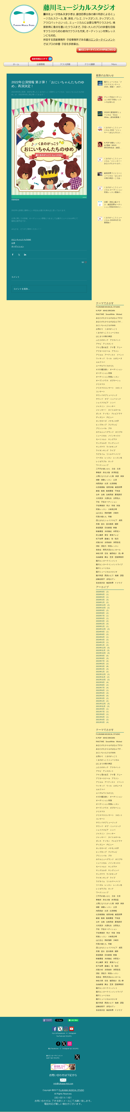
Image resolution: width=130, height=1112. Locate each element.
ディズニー (100, 417)
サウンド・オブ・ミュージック (108, 399)
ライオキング (111, 447)
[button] (40, 64)
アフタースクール (103, 351)
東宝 (106, 535)
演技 (98, 546)
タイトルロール (114, 410)
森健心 (107, 539)
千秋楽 (117, 491)
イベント (120, 355)
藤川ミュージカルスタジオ (106, 572)
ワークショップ (102, 465)
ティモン (106, 414)
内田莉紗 (99, 483)
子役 (98, 502)
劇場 (98, 491)
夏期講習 (118, 495)
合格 (103, 495)
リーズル (99, 458)
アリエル (99, 355)
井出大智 (106, 472)
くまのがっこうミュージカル (107, 333)
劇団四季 (118, 487)
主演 (118, 469)
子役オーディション (109, 502)
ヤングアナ (112, 439)
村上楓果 (99, 535)
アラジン (115, 351)
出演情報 (113, 483)
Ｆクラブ (118, 583)
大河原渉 (99, 498)
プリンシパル (101, 428)
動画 (103, 491)
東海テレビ (114, 535)
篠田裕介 (113, 553)
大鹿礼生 (108, 498)
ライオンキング (102, 450)
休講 (117, 476)
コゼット (118, 388)
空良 (106, 553)
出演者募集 (100, 487)
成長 (120, 520)
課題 (122, 575)
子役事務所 (100, 506)
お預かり (99, 329)
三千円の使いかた (103, 469)
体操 (122, 476)
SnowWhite (110, 314)
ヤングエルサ (101, 443)
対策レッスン (101, 509)
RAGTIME (100, 314)
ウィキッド (100, 358)
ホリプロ (118, 432)
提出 (103, 524)
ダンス (98, 414)
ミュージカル (101, 436)
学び (108, 506)
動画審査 (109, 491)
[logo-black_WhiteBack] (60, 1029)
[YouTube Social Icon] (71, 1029)
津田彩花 (116, 542)
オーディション (17, 246)
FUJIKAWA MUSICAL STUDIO (108, 307)
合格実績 (109, 495)
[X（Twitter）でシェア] (19, 254)
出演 (106, 483)
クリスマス (100, 384)
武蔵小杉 (99, 542)
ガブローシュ (115, 380)
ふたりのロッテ (102, 340)
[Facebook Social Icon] (54, 1029)
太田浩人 (116, 498)
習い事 (121, 553)
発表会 (98, 550)
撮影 (116, 524)
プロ (110, 428)
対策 (118, 506)
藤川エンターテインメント (100, 39)
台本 (98, 495)
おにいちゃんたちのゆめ (21, 240)
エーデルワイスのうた (105, 366)
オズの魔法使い (102, 369)
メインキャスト (114, 436)
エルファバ (100, 362)
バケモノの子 (113, 421)
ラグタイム (100, 454)
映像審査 (99, 531)
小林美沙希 (112, 509)
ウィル (109, 358)
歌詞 (116, 539)
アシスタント (108, 344)
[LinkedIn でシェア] (25, 254)
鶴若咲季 (109, 583)
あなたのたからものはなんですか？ (110, 322)
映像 (115, 528)
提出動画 (109, 524)
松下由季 (99, 539)
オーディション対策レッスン (107, 377)
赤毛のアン (110, 579)
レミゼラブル (101, 461)
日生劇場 (108, 528)
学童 (113, 506)
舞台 (106, 557)
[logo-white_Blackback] (64, 1043)
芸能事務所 (119, 557)
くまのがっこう (111, 329)
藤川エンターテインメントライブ (109, 564)
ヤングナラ (100, 447)
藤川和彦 (99, 575)
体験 (98, 480)
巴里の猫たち (101, 517)
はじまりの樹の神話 (104, 336)
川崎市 (116, 513)
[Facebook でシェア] (12, 254)
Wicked (119, 314)
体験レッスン (106, 480)
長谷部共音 (100, 583)
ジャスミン (100, 406)
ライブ (112, 450)
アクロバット (115, 340)
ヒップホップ (101, 425)
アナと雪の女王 (102, 347)
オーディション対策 (104, 373)
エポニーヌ (117, 358)
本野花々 (116, 531)
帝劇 (110, 517)
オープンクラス (102, 380)
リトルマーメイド (113, 454)
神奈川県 (99, 553)
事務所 (98, 472)
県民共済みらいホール (112, 550)
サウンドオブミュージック (106, 395)
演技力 (103, 546)
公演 (13, 243)
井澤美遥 (115, 472)
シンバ (112, 403)
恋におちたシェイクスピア (106, 520)
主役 (113, 469)
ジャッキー (110, 406)
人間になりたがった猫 (105, 476)
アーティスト (110, 355)
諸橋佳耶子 (100, 579)
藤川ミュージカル (103, 568)
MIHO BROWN (109, 311)
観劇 (117, 575)
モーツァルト (101, 439)
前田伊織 (109, 487)
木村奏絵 (108, 531)
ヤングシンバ (113, 443)
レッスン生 (117, 458)
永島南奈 (108, 542)
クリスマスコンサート (105, 388)
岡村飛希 (108, 513)
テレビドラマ (116, 414)
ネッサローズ (101, 421)
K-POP (98, 311)
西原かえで (109, 575)
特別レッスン (113, 546)
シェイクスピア (102, 403)
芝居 (111, 557)
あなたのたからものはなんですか (109, 318)
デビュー (109, 417)
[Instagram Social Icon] (66, 1029)
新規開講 (99, 528)
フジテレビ (112, 425)
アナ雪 (112, 347)
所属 (98, 524)
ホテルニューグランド (105, 432)
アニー (119, 347)
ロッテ (110, 461)
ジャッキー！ (101, 410)
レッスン (108, 458)
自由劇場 (99, 557)
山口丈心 (99, 513)
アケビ (98, 344)
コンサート (100, 392)
